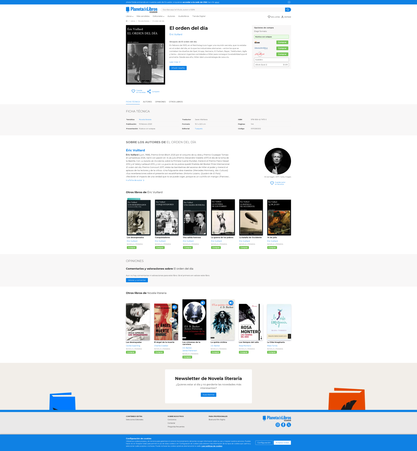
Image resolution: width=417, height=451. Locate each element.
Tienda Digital (198, 16)
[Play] (174, 307)
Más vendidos (143, 16)
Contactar (171, 423)
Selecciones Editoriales (134, 420)
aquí (217, 2)
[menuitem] (129, 17)
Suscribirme (208, 395)
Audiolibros (183, 16)
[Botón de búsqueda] (288, 10)
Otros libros (176, 102)
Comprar (282, 42)
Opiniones (160, 102)
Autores (171, 16)
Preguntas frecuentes (176, 427)
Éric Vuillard (135, 150)
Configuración (264, 443)
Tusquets (198, 129)
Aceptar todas (282, 443)
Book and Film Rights (217, 420)
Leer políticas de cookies (211, 446)
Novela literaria (145, 119)
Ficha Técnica (133, 102)
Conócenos (172, 420)
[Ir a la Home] (126, 21)
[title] (277, 418)
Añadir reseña (178, 68)
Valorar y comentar (137, 280)
